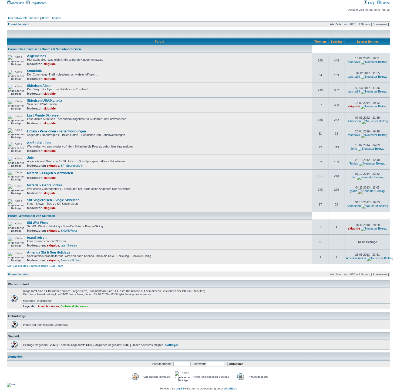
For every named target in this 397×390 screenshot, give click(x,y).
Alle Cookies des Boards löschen (27, 265)
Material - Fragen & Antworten (50, 173)
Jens (354, 148)
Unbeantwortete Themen (23, 18)
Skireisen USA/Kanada (44, 100)
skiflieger (171, 345)
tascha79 (354, 61)
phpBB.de (230, 388)
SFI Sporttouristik (72, 165)
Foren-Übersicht (18, 24)
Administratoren (48, 306)
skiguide (49, 64)
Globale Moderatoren (74, 306)
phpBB (180, 388)
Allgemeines (36, 56)
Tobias (353, 163)
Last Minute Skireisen (43, 115)
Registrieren (38, 3)
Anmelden (17, 3)
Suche (385, 3)
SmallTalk (34, 71)
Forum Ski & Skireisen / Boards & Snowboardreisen (44, 49)
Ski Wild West (37, 223)
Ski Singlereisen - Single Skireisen (53, 200)
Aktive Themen (51, 18)
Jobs (31, 158)
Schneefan (354, 121)
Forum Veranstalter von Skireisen (31, 215)
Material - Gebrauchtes (44, 185)
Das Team (57, 265)
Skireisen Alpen (39, 86)
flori (354, 177)
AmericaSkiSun (70, 260)
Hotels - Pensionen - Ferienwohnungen (56, 131)
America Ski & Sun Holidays (48, 252)
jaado (353, 191)
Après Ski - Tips (39, 143)
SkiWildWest (69, 230)
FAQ (370, 3)
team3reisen (36, 238)
